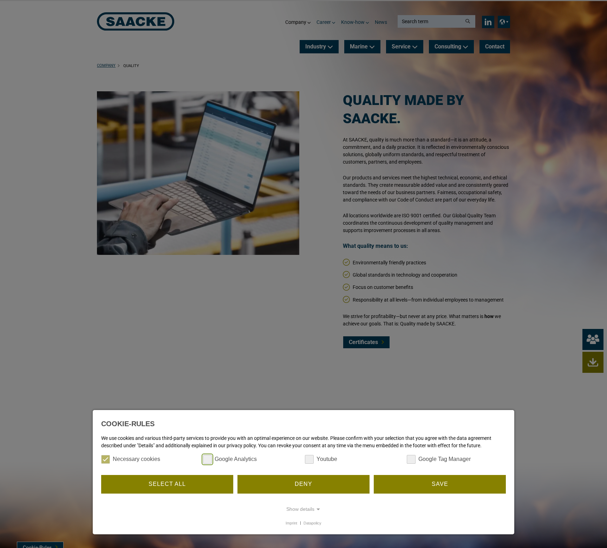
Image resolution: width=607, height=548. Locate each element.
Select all (167, 484)
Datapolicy (312, 523)
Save (440, 484)
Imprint (291, 523)
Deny (303, 484)
